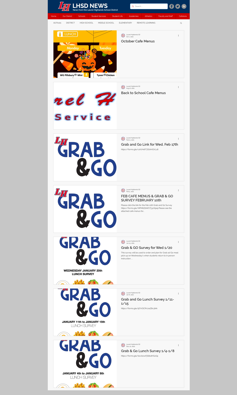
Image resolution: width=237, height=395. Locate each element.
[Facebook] (171, 6)
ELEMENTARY (125, 23)
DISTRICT (70, 23)
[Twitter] (177, 6)
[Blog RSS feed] (184, 6)
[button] (181, 23)
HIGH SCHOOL (86, 23)
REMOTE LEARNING (146, 23)
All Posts (57, 23)
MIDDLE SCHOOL (106, 23)
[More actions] (179, 35)
